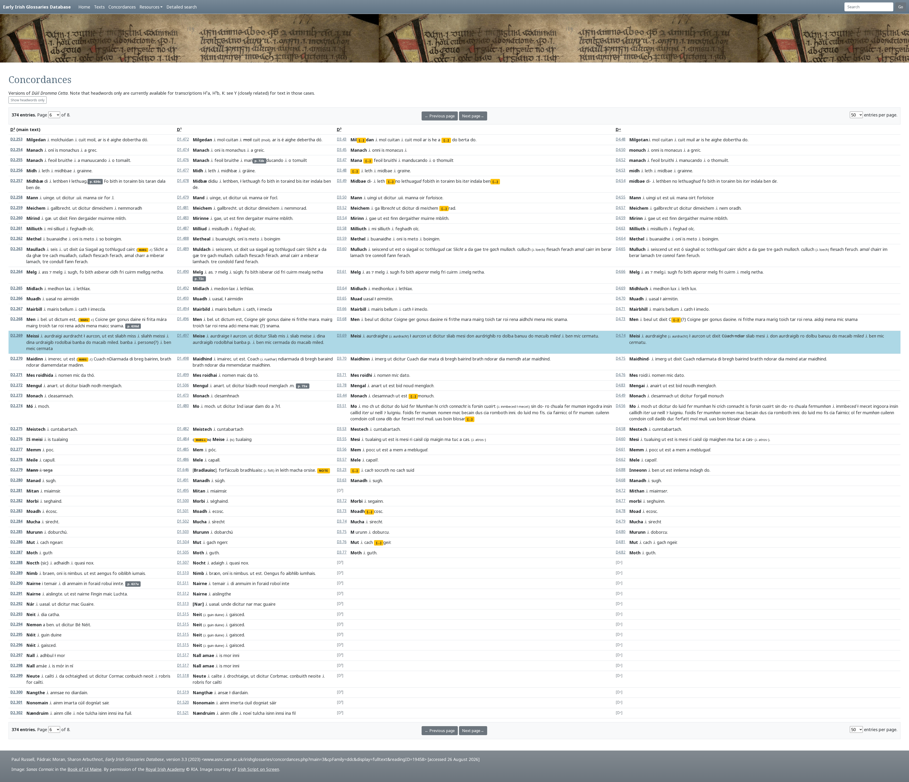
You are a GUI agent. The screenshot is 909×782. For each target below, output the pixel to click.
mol (221, 139)
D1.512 (183, 593)
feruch (851, 249)
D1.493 (183, 298)
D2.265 (16, 288)
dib (389, 419)
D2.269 (16, 335)
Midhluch (638, 288)
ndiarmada (288, 359)
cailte (216, 676)
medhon (56, 288)
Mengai (637, 385)
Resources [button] (149, 7)
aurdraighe (377, 336)
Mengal (358, 385)
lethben (60, 181)
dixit (63, 218)
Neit (31, 614)
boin (447, 419)
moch (43, 406)
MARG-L (201, 440)
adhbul (46, 655)
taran (150, 181)
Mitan (32, 491)
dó (144, 139)
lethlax (83, 288)
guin (210, 615)
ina (121, 713)
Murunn (34, 532)
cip (426, 439)
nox (89, 563)
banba (78, 342)
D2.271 (16, 374)
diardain (79, 692)
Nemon (34, 624)
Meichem (35, 208)
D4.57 (620, 207)
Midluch (358, 288)
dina (30, 342)
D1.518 (183, 675)
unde (226, 604)
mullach (225, 255)
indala (316, 181)
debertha (306, 139)
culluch (523, 249)
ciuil (248, 703)
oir (100, 197)
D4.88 (620, 469)
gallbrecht (60, 208)
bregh (311, 359)
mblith (286, 218)
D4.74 (620, 335)
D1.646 (183, 469)
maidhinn (261, 365)
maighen (717, 439)
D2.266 (16, 298)
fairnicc (560, 412)
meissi (159, 336)
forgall (700, 396)
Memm (33, 450)
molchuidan (62, 139)
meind (791, 359)
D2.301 (16, 702)
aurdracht (73, 336)
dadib (660, 419)
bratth (756, 359)
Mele (198, 460)
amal (129, 255)
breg (138, 359)
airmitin (670, 299)
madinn (76, 365)
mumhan (702, 406)
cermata (44, 348)
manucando (690, 160)
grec (92, 150)
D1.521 (183, 712)
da (28, 255)
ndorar (33, 365)
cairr (130, 249)
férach (272, 255)
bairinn (151, 359)
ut (58, 197)
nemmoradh (130, 208)
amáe (41, 666)
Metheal (201, 239)
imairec (224, 359)
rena (69, 326)
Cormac (116, 676)
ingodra (594, 406)
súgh (238, 272)
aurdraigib (203, 342)
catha (53, 614)
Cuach (100, 359)
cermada (281, 342)
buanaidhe (57, 239)
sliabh (120, 336)
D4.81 (620, 541)
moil (91, 139)
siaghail (692, 249)
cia (486, 412)
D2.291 (16, 593)
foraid (94, 583)
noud (263, 385)
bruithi (390, 160)
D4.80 (620, 531)
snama (116, 326)
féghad (241, 228)
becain (468, 412)
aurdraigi (53, 336)
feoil (52, 160)
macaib (99, 342)
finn (240, 218)
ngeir (672, 542)
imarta (70, 703)
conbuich (133, 676)
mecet (866, 406)
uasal (51, 299)
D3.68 (342, 318)
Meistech (35, 429)
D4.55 (620, 197)
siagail (262, 249)
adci (232, 326)
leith (284, 470)
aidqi (819, 319)
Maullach (35, 249)
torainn (130, 181)
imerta (236, 703)
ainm (58, 703)
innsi (112, 713)
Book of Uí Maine (84, 769)
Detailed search (181, 7)
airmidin (71, 299)
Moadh (33, 511)
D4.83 (620, 385)
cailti (49, 676)
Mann (32, 197)
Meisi (355, 336)
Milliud (200, 228)
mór (60, 666)
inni (512, 412)
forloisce (705, 197)
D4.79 (620, 521)
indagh (696, 470)
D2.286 (16, 541)
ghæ (36, 255)
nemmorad (295, 208)
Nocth (32, 563)
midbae (385, 170)
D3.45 (342, 149)
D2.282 (16, 500)
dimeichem (102, 208)
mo (365, 406)
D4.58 (620, 428)
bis (141, 181)
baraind (325, 359)
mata (434, 359)
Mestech (359, 429)
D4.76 (620, 374)
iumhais (307, 573)
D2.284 (16, 521)
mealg (305, 272)
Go (900, 6)
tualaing (60, 439)
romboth (499, 412)
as (210, 272)
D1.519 (183, 692)
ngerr (222, 542)
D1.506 (183, 385)
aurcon (93, 336)
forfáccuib (229, 470)
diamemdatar (54, 365)
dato (404, 375)
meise (306, 336)
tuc (455, 439)
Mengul (34, 385)
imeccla (98, 309)
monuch (637, 150)
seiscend (380, 249)
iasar (249, 406)
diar (424, 359)
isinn (102, 713)
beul (369, 319)
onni (376, 150)
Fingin (96, 594)
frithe (301, 319)
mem (398, 450)
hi (436, 406)
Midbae (358, 181)
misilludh (220, 228)
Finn (73, 218)
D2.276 (16, 438)
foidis (408, 412)
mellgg (143, 272)
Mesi (355, 439)
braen (48, 573)
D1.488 (183, 238)
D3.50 (342, 197)
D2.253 (16, 139)
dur (396, 419)
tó (255, 375)
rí (690, 439)
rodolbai (63, 342)
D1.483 (183, 217)
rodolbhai (223, 342)
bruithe (65, 160)
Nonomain (37, 703)
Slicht (159, 249)
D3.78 (342, 385)
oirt (692, 197)
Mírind (33, 218)
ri (411, 439)
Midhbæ (34, 181)
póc (212, 450)
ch (372, 406)
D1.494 (183, 308)
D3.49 (342, 180)
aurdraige (219, 336)
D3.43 (342, 139)
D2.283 (16, 510)
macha (296, 470)
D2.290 (16, 583)
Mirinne (201, 218)
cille (67, 713)
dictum (61, 319)
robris (164, 676)
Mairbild (201, 309)
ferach (116, 255)
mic (549, 319)
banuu (521, 336)
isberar (266, 272)
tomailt (123, 160)
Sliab (272, 336)
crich (721, 406)
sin (533, 406)
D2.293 (16, 614)
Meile (32, 460)
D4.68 (620, 480)
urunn (361, 532)
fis (826, 412)
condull (56, 261)
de (37, 187)
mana (682, 197)
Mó (29, 406)
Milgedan (36, 139)
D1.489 (183, 248)
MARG (143, 250)
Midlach (34, 288)
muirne (272, 218)
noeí (247, 713)
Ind (240, 406)
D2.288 (16, 562)
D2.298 (16, 665)
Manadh (201, 480)
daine (135, 319)
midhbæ (229, 170)
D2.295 (16, 634)
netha (157, 272)
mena (91, 326)
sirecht (51, 521)
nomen (65, 375)
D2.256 (16, 170)
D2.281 (16, 490)
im (597, 249)
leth (45, 170)
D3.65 (342, 298)
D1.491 (183, 480)
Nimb (32, 573)
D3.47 (342, 159)
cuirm (130, 272)
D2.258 (16, 197)
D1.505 (183, 552)
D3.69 (342, 335)
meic (30, 348)
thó (90, 375)
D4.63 (620, 228)
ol (570, 412)
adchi (80, 326)
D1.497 (183, 335)
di (46, 181)
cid (277, 272)
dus (478, 412)
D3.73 (342, 510)
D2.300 (16, 692)
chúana (748, 419)
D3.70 (342, 358)
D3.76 (342, 541)
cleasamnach (60, 396)
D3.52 (342, 207)
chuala (557, 406)
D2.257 (16, 180)
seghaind (52, 501)
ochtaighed (76, 676)
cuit (82, 139)
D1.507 (183, 562)
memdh (513, 359)
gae (217, 218)
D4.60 (620, 438)
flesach (553, 249)
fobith (429, 181)
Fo (106, 181)
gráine (248, 170)
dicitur (68, 197)
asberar (101, 272)
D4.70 (620, 298)
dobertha (131, 139)
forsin (755, 406)
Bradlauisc (204, 470)
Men (31, 319)
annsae (57, 692)
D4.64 (620, 238)
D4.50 (620, 149)
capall (213, 460)
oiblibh (124, 573)
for (107, 197)
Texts (99, 7)
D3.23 (342, 469)
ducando (274, 160)
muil (690, 139)
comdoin (358, 419)
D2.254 (16, 149)
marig (772, 319)
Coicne (101, 319)
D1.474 (183, 149)
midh (634, 170)
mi (374, 228)
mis (281, 336)
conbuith (298, 676)
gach (212, 255)
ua (252, 249)
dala (161, 181)
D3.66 (342, 308)
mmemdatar (238, 365)
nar (249, 604)
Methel (33, 239)
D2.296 (16, 644)
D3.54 (342, 217)
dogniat (260, 703)
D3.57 (342, 459)
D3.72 (342, 500)
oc (421, 249)
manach (637, 160)
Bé (77, 624)
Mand (199, 197)
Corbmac (279, 676)
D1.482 (183, 428)
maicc (103, 326)
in (120, 181)
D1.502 (183, 521)
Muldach (201, 249)
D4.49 (620, 395)
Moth (32, 552)
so (101, 239)
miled (112, 342)
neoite (314, 676)
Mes (633, 375)
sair (105, 703)
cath (83, 309)
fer (567, 406)
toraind (288, 181)
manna (90, 197)
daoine (436, 319)
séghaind (219, 501)
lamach (33, 261)
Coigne (251, 319)
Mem (198, 450)
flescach (100, 255)
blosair (733, 419)
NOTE (323, 470)
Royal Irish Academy (165, 769)
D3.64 (342, 288)
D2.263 (16, 248)
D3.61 (342, 271)
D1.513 (183, 603)
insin (607, 406)
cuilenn (602, 412)
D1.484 (183, 438)
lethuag (79, 181)
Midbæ (200, 181)
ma (448, 439)
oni (217, 150)
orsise (309, 470)
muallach (67, 255)
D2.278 (16, 459)
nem (723, 208)
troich (44, 326)
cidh (114, 272)
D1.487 (183, 228)
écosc (51, 511)
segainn (375, 501)
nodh (96, 385)
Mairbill (34, 309)
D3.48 (342, 170)
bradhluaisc (251, 470)
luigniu (676, 412)
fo (263, 181)
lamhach (201, 261)
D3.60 (342, 248)
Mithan (636, 491)
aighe (116, 139)
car (448, 249)
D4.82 (620, 552)
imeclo (421, 309)
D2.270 (16, 358)
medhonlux (383, 288)
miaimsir (52, 491)
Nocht (199, 563)
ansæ (223, 692)
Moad (635, 511)
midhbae (63, 170)
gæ (48, 218)
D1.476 (183, 159)
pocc (370, 450)
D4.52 (620, 159)
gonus (123, 319)
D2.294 (16, 624)
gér (262, 319)
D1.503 (183, 531)
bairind (464, 359)
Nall (30, 655)
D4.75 (620, 358)
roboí (275, 583)
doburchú (57, 532)
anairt (656, 385)
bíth (254, 272)
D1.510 (183, 572)
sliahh (146, 336)
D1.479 (183, 197)
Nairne (33, 583)
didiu (213, 181)
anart (52, 385)
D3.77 (342, 552)
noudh (689, 385)
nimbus (75, 573)
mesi (460, 336)
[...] (361, 140)
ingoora (880, 406)
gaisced (236, 614)
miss (131, 336)
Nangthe (35, 692)
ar (100, 139)
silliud (59, 228)
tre (45, 255)
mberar (157, 255)
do (454, 139)
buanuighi (225, 239)
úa (81, 249)
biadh (84, 385)
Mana (356, 160)
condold (226, 261)
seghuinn (655, 501)
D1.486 (183, 459)
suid (410, 470)
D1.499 (183, 374)
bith (114, 181)
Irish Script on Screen (258, 769)
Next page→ (473, 116)
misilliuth (659, 228)
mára (161, 319)
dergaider (87, 218)
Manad (33, 480)
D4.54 (620, 180)
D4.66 (620, 271)
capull (48, 460)
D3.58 (342, 228)
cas (466, 439)
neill (379, 412)
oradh (735, 208)
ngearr (56, 542)
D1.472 (183, 139)
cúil (81, 703)
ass (45, 272)
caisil (418, 439)
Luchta (120, 594)
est (666, 197)
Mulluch (358, 249)
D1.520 (183, 702)
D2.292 (16, 603)
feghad (680, 228)
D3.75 (342, 531)
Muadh (33, 299)
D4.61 (620, 449)
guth (47, 552)
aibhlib (292, 573)
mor (227, 655)
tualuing (652, 439)
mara (314, 319)
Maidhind (202, 359)
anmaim (75, 583)
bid (399, 385)
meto (89, 239)
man (248, 160)
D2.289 (16, 572)
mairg (32, 326)
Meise (199, 336)
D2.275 (16, 428)
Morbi (32, 501)
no (674, 181)
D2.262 (16, 238)
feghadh (78, 228)
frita (151, 319)
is (104, 139)
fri (121, 272)
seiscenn (224, 249)
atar (526, 359)
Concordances (122, 7)
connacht (735, 406)
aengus (104, 573)
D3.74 (342, 521)
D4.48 (620, 139)
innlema (681, 470)
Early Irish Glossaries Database (37, 7)
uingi (372, 197)
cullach (85, 255)
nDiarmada (117, 359)
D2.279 (16, 469)
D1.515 (183, 614)
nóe (80, 713)
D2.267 (16, 308)
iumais (138, 573)
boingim (113, 239)
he (434, 139)
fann (69, 261)
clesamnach (383, 396)
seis (54, 249)
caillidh (635, 412)
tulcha (91, 713)
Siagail (91, 249)
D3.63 (342, 480)
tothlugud (115, 249)
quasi (80, 563)
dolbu (811, 336)
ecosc (217, 511)
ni (143, 319)
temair (50, 583)
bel (44, 319)
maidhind (541, 359)
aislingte (54, 594)
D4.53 (620, 170)
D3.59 (342, 238)
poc (49, 450)
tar (54, 326)
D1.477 (183, 170)
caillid (355, 412)
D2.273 (16, 395)
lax (68, 288)
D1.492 (183, 288)
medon (221, 288)
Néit (86, 624)
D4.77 (620, 500)
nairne (83, 594)
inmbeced (508, 406)
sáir (273, 703)
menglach (111, 385)
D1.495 (183, 490)
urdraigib (45, 342)
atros (479, 439)
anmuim (243, 583)
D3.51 (342, 405)
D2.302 (16, 712)
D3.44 (342, 395)
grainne (84, 170)
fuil (128, 713)
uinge (48, 197)
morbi (635, 501)
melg (57, 272)
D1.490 (183, 271)
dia (222, 365)
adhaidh (61, 563)
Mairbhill (638, 309)
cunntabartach (666, 429)
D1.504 (183, 541)
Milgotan (638, 139)
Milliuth (34, 228)
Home (84, 7)
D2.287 (16, 552)
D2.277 (16, 449)
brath (165, 359)
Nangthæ (203, 692)
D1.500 (183, 500)
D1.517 (183, 655)
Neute (33, 676)
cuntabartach (64, 429)
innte (118, 583)
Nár (30, 604)
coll (371, 419)
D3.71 (342, 374)
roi (61, 326)
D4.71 (620, 308)
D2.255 (16, 159)
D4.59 (620, 217)
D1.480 (183, 405)
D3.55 (342, 438)
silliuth (384, 228)
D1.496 (183, 318)
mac (740, 412)
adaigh (217, 563)
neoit (148, 676)
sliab (294, 336)
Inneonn (638, 470)
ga (377, 208)
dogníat (93, 703)
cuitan (232, 139)
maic (254, 326)
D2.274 (16, 405)
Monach (34, 396)
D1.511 (183, 583)
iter (306, 181)
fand (239, 261)
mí (50, 228)
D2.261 (16, 228)
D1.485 (183, 449)
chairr (876, 249)
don (470, 336)
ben (30, 187)
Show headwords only (28, 100)
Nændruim (37, 713)
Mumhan (424, 406)
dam (259, 406)
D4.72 (620, 490)
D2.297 (16, 655)
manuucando (94, 160)
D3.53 (342, 428)
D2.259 (16, 207)
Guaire (87, 604)
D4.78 (620, 510)
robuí (107, 583)
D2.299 (16, 675)
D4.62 (620, 459)
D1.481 (183, 207)
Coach (253, 359)
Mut (30, 542)
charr (140, 255)
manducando (415, 160)
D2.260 (16, 217)
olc (90, 228)
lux (673, 288)
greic (259, 150)
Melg (31, 272)
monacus (394, 150)
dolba (507, 336)
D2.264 (16, 271)
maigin (436, 439)
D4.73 (620, 318)
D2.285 (16, 531)
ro (499, 336)
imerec (54, 359)
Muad (356, 299)
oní (51, 150)
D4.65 (620, 248)
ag (101, 249)
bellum (66, 309)
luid (404, 406)
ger (112, 319)
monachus (69, 150)
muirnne (106, 218)
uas (438, 419)
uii (244, 197)
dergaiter (254, 218)
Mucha (33, 521)
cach (53, 255)
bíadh (251, 385)
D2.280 (16, 480)
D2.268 (16, 318)
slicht (742, 249)
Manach (34, 150)
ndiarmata (706, 359)
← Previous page (440, 116)
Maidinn (34, 359)
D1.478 (183, 180)
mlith (120, 218)
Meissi (32, 336)
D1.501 (183, 510)
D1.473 (183, 395)
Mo (196, 406)
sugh (72, 272)
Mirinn (357, 218)
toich (490, 319)
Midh (31, 170)
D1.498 (183, 358)
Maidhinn (360, 359)
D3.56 (342, 449)
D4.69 (620, 288)
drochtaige (237, 676)
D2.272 (16, 385)
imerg (380, 359)
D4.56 (620, 405)
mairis (53, 309)
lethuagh (251, 181)
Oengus (271, 573)
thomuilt (445, 160)
